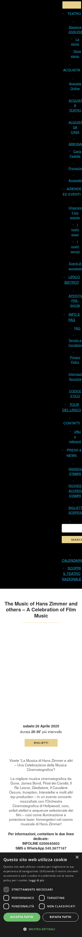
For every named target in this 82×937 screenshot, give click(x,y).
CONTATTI (71, 423)
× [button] (77, 857)
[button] (41, 929)
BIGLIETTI (41, 742)
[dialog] (41, 894)
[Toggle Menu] (71, 5)
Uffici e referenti (75, 436)
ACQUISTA (71, 70)
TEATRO (74, 13)
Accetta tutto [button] (21, 917)
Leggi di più (36, 880)
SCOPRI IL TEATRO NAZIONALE (71, 573)
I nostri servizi (75, 247)
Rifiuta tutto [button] (60, 917)
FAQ (77, 328)
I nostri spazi (75, 230)
